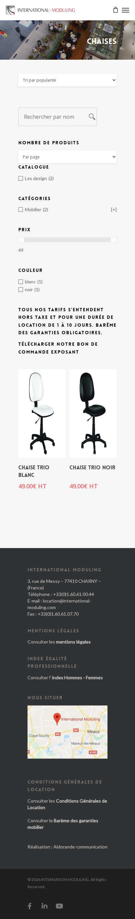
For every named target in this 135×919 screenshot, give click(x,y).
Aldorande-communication (80, 846)
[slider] (21, 239)
